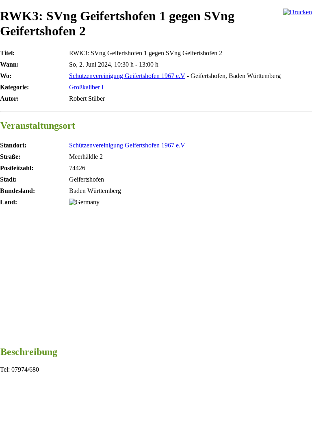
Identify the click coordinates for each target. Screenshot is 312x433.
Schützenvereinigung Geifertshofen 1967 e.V (127, 75)
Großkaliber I (86, 87)
